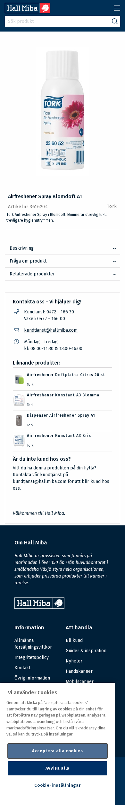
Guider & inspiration (86, 650)
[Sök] (115, 21)
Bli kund (74, 640)
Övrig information (32, 678)
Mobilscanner (80, 681)
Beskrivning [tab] (22, 248)
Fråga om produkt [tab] (28, 261)
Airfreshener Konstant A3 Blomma (63, 395)
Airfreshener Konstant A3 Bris (59, 435)
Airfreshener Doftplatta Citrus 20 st (66, 375)
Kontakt (22, 668)
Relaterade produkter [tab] (32, 274)
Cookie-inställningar (57, 785)
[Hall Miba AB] (27, 11)
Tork (112, 206)
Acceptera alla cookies (57, 750)
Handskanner (79, 671)
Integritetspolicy (31, 657)
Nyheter (74, 661)
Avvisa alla (58, 768)
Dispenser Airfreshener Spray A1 (61, 415)
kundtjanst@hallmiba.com (51, 330)
